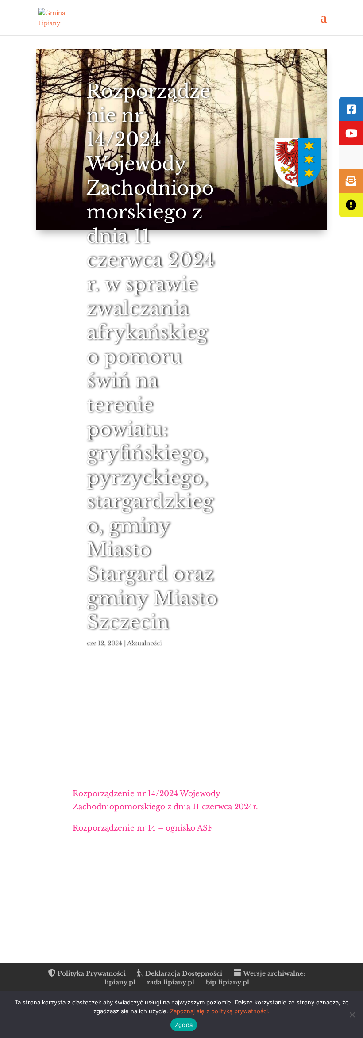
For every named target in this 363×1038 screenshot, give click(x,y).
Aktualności (144, 643)
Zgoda (184, 1024)
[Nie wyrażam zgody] (352, 1014)
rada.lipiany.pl (170, 982)
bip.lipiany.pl (227, 982)
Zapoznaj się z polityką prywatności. (220, 1011)
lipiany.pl (119, 982)
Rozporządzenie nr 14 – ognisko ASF (142, 828)
